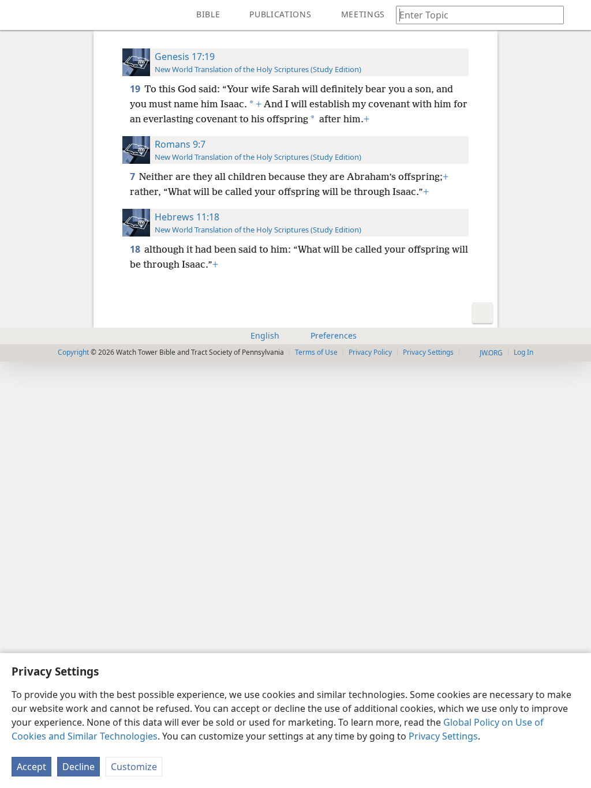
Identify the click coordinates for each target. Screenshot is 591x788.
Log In (523, 352)
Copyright (73, 352)
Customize (134, 766)
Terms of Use (316, 352)
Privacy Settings (443, 736)
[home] (17, 15)
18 (136, 249)
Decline (78, 766)
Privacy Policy (370, 352)
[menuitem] (17, 15)
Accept (31, 766)
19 (136, 88)
